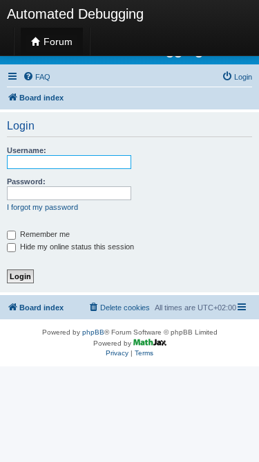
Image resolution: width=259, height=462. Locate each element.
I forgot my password (42, 207)
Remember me (44, 234)
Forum (57, 41)
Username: (26, 150)
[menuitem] (36, 77)
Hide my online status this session (76, 246)
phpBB (93, 332)
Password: (26, 181)
